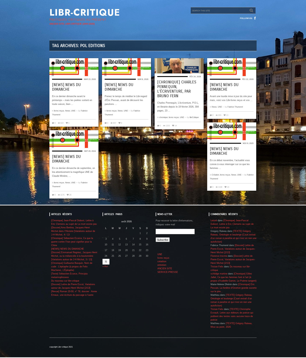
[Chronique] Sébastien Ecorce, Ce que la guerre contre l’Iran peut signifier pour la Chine (72, 242)
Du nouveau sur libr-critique (65, 280)
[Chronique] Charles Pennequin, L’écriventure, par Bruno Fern (176, 89)
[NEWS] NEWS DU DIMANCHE (66, 87)
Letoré (214, 220)
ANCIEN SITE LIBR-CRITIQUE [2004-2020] (72, 24)
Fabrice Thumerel (235, 107)
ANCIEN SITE (164, 268)
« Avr (105, 266)
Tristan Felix (217, 266)
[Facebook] (255, 18)
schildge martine (219, 273)
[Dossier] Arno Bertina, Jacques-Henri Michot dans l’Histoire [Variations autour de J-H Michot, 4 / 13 (73, 231)
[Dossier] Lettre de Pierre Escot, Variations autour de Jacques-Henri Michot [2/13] (233, 249)
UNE (73, 111)
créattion (161, 261)
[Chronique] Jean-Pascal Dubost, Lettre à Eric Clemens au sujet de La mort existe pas (232, 224)
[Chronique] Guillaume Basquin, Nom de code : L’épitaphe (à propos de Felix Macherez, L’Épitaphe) (71, 266)
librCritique (194, 117)
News (67, 111)
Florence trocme (219, 256)
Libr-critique (84, 12)
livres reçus (59, 111)
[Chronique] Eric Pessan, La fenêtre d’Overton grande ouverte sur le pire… (234, 288)
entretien (161, 265)
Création (215, 175)
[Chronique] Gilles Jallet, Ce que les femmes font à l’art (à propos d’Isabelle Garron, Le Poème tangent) (233, 277)
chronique (163, 117)
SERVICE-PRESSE (167, 272)
